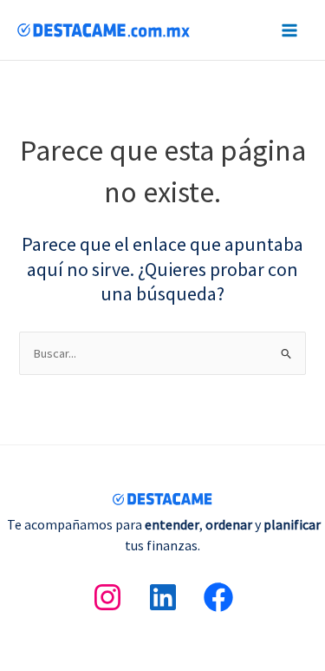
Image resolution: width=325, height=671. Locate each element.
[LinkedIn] (163, 597)
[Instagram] (107, 597)
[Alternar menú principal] (289, 30)
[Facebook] (218, 597)
